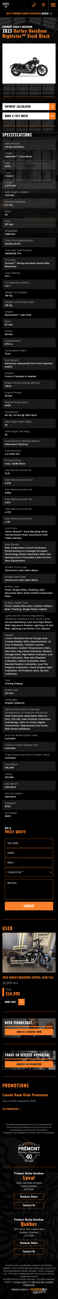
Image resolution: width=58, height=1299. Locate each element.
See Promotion (10, 1109)
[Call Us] (34, 5)
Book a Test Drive (16, 116)
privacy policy (20, 1282)
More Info (10, 1002)
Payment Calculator (18, 106)
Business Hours (29, 1196)
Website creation (19, 1289)
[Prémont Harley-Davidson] (14, 5)
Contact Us (29, 1205)
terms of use (38, 1282)
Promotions (15, 1085)
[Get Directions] (43, 5)
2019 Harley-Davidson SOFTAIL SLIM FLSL (28, 977)
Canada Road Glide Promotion (25, 1095)
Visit (27, 13)
